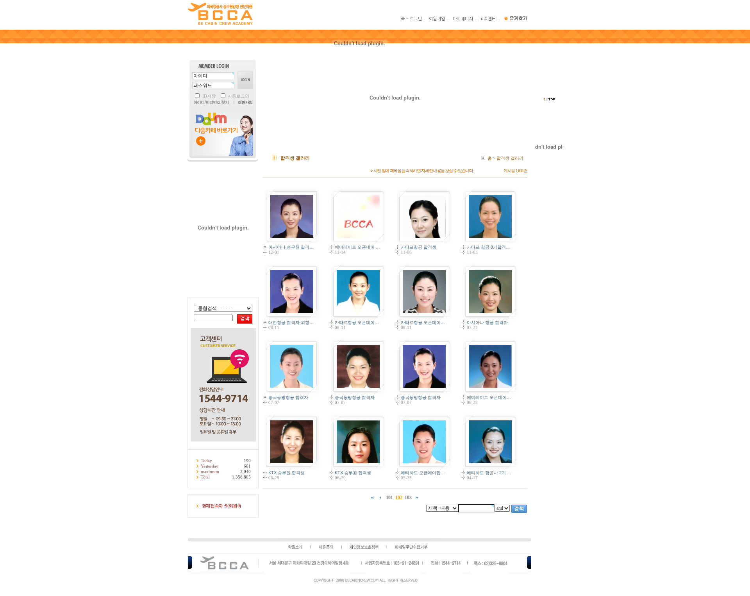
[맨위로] (549, 99)
